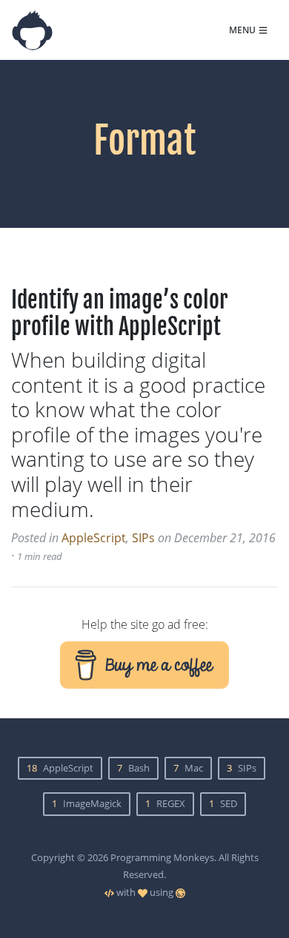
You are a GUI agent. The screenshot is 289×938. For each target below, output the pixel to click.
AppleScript (94, 538)
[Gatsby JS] (180, 892)
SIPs (143, 538)
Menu (242, 30)
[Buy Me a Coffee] (144, 663)
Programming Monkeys (162, 857)
